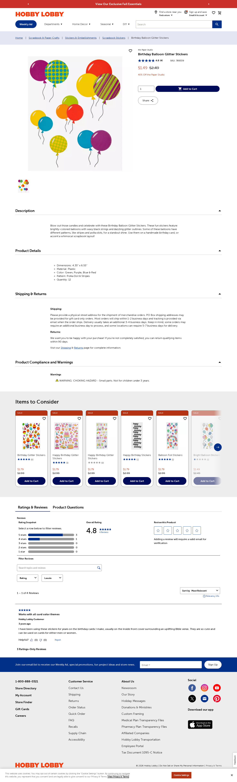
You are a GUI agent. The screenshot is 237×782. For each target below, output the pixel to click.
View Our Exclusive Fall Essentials (118, 4)
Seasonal (105, 24)
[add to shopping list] (130, 51)
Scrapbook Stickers (113, 37)
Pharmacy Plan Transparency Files (144, 726)
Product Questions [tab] (68, 507)
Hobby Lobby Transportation (141, 739)
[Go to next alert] (209, 4)
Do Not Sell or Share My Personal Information (181, 765)
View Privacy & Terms (118, 776)
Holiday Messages (133, 701)
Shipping (66, 347)
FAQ (71, 720)
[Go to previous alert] (28, 4)
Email (145, 665)
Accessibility (77, 739)
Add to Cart (190, 88)
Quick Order (77, 713)
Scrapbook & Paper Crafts (44, 37)
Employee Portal (132, 746)
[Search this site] (217, 24)
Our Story (128, 694)
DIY (125, 24)
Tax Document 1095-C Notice (142, 752)
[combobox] (174, 24)
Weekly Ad (26, 24)
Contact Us (76, 688)
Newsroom (129, 688)
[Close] (231, 775)
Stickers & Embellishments (81, 37)
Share (146, 100)
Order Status (77, 707)
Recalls (73, 726)
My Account (23, 695)
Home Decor (80, 24)
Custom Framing (133, 713)
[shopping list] (213, 12)
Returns (78, 347)
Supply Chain (77, 733)
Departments (51, 24)
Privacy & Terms (214, 765)
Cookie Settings (181, 775)
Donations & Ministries (136, 707)
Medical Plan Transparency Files (143, 720)
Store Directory (25, 688)
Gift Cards (22, 709)
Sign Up (213, 664)
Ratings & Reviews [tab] (33, 507)
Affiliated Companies (135, 733)
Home (19, 37)
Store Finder (23, 702)
